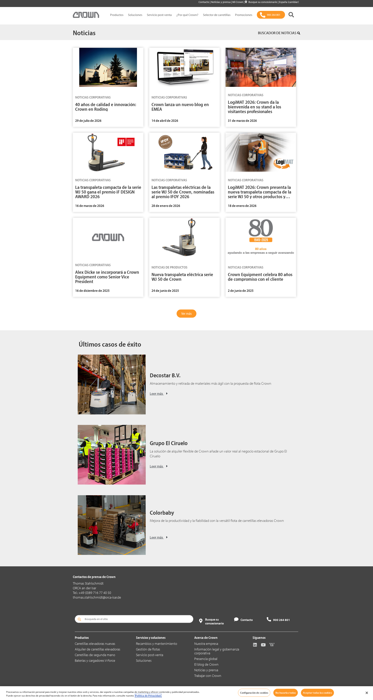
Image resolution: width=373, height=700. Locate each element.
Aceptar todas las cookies (317, 692)
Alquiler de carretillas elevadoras (97, 649)
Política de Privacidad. (148, 695)
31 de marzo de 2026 (242, 120)
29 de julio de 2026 (88, 120)
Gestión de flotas (148, 649)
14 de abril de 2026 (165, 120)
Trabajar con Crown (207, 675)
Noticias (84, 32)
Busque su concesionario (263, 2)
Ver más (186, 313)
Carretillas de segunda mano (95, 655)
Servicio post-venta (159, 15)
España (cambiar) (289, 2)
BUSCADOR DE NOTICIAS (277, 33)
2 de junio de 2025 (241, 290)
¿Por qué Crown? (187, 15)
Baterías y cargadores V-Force (95, 660)
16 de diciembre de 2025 (92, 290)
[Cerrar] (367, 693)
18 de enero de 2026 (242, 205)
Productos (116, 15)
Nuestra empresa (206, 643)
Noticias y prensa (221, 2)
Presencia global (205, 658)
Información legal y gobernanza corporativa (216, 651)
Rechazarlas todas (285, 692)
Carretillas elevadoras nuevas (95, 643)
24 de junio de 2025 (165, 290)
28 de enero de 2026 (166, 205)
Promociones (243, 15)
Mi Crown (238, 2)
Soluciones (135, 15)
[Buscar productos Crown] (291, 15)
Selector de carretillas (216, 15)
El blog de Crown (206, 664)
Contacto (204, 2)
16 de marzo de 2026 (89, 205)
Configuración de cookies (254, 692)
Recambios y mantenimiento (156, 643)
